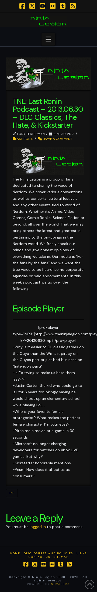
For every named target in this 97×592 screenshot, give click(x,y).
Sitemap (61, 557)
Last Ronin (24, 139)
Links (82, 553)
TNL (11, 493)
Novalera (60, 584)
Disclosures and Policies (48, 553)
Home (15, 553)
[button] (48, 39)
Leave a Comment (57, 139)
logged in (38, 526)
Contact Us (39, 557)
